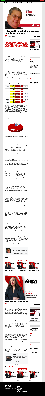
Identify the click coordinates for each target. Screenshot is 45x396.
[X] (38, 36)
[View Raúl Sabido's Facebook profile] (11, 249)
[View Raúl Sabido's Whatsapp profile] (11, 251)
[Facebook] (36, 36)
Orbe (30, 59)
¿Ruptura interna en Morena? (9, 270)
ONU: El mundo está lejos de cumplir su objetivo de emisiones (34, 61)
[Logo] (6, 2)
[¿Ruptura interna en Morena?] (10, 265)
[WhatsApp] (35, 36)
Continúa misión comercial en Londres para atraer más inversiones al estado (34, 66)
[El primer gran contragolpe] (22, 265)
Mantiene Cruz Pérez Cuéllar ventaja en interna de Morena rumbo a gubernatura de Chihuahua (34, 50)
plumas (9, 257)
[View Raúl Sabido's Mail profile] (11, 252)
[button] (39, 2)
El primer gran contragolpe (34, 79)
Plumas (6, 35)
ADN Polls (31, 48)
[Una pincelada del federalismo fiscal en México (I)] (34, 265)
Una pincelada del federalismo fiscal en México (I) (34, 83)
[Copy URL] (39, 36)
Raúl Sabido (12, 257)
